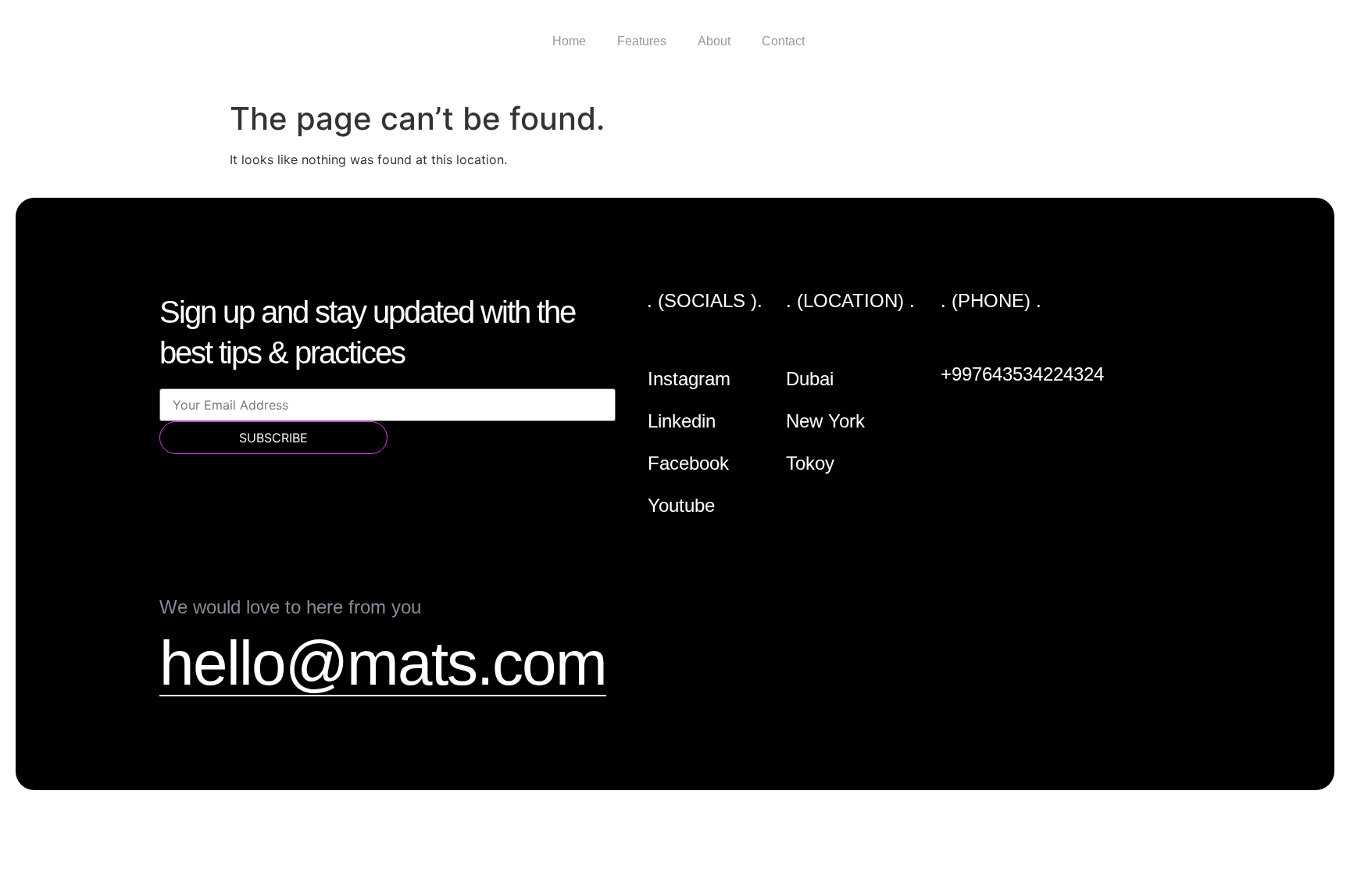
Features (641, 41)
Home (569, 41)
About (714, 41)
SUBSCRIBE (273, 437)
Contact (783, 41)
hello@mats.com (382, 663)
